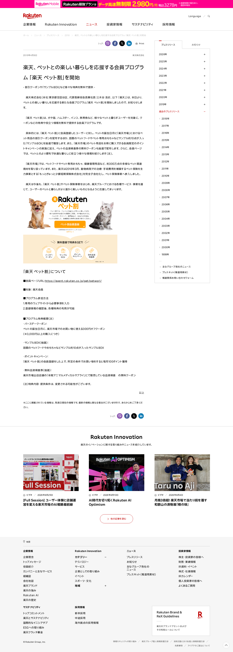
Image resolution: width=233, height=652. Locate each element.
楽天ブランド (30, 585)
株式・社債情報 (187, 571)
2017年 (165, 126)
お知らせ (196, 45)
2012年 (165, 161)
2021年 (163, 90)
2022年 (163, 83)
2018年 (166, 118)
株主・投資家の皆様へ (191, 557)
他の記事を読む (118, 519)
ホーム (26, 35)
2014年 (165, 147)
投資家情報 (114, 24)
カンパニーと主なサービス (37, 571)
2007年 (166, 197)
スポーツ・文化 (83, 581)
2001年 (166, 240)
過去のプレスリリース (169, 111)
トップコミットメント (34, 613)
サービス (80, 566)
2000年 (166, 247)
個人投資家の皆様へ (190, 581)
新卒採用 (80, 613)
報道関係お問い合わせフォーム (178, 278)
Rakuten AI (31, 595)
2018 (67, 35)
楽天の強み (29, 590)
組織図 (27, 576)
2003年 (166, 226)
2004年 (166, 219)
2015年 (165, 140)
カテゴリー (81, 557)
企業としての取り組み (87, 571)
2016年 (165, 133)
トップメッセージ (32, 562)
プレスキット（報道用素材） (175, 272)
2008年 (166, 190)
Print (141, 43)
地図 (28, 542)
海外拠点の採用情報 (87, 623)
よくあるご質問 (187, 585)
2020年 (163, 97)
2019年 (163, 104)
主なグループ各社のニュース (176, 266)
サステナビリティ (142, 24)
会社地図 (28, 581)
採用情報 (80, 607)
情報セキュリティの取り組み (124, 641)
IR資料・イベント (188, 566)
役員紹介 (28, 566)
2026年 (163, 54)
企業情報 (29, 24)
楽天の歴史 (29, 600)
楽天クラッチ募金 (33, 632)
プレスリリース (53, 35)
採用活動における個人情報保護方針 (189, 641)
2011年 (165, 168)
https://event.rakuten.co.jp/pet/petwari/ (73, 281)
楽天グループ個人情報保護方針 (155, 641)
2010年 (166, 176)
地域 (77, 585)
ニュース (91, 24)
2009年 (166, 183)
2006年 (166, 204)
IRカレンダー (186, 576)
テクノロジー (82, 562)
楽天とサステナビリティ (36, 618)
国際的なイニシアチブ (35, 623)
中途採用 (80, 618)
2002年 (166, 233)
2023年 (163, 76)
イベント (79, 576)
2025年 (163, 61)
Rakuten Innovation (61, 24)
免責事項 (179, 646)
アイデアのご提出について (199, 646)
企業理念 (28, 557)
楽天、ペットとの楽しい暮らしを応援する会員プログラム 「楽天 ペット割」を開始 (110, 35)
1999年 (165, 254)
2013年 (165, 154)
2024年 (163, 68)
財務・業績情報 (187, 562)
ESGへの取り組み (33, 627)
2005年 (166, 211)
